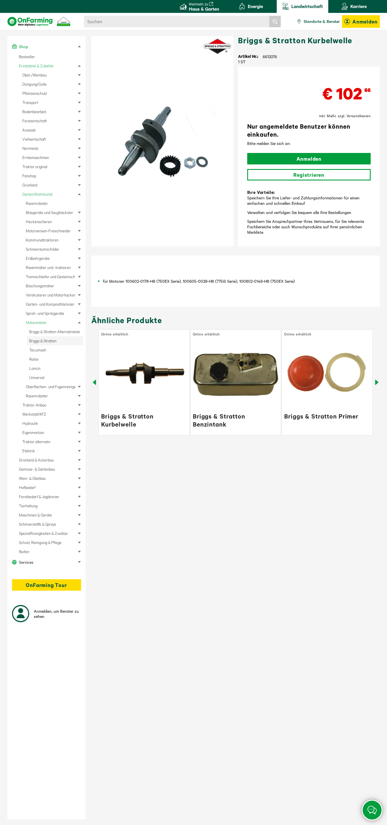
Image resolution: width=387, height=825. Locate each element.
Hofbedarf (27, 487)
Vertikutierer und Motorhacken (50, 294)
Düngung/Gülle (34, 84)
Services (26, 562)
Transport (30, 102)
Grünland (29, 184)
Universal (36, 377)
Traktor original (34, 166)
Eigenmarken (33, 432)
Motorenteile (36, 322)
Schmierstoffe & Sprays (37, 524)
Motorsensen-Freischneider (48, 230)
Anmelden (364, 21)
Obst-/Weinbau (34, 74)
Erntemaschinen (35, 157)
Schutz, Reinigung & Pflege (40, 542)
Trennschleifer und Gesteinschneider (50, 276)
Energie (255, 6)
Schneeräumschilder (42, 249)
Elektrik (28, 450)
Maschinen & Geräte (35, 514)
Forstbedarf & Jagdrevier (39, 496)
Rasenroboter (37, 203)
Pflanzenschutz (34, 93)
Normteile (30, 148)
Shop (23, 46)
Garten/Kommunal (37, 194)
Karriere (358, 6)
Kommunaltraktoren (42, 239)
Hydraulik (30, 423)
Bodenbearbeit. (34, 111)
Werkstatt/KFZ (34, 414)
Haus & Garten (204, 7)
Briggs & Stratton (42, 340)
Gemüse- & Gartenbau (37, 469)
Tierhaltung (28, 505)
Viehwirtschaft (34, 139)
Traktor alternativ (36, 441)
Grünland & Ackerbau (36, 459)
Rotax (33, 359)
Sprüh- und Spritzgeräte (45, 313)
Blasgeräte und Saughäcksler (49, 212)
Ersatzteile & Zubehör (36, 65)
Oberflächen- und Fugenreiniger (50, 386)
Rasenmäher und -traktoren (48, 267)
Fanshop (29, 175)
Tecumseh (37, 349)
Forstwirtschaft (34, 120)
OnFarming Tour (46, 585)
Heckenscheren (39, 221)
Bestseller (27, 56)
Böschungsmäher (40, 285)
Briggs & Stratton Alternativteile (54, 331)
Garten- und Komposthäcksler (50, 304)
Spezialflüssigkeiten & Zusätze (43, 533)
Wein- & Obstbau (32, 478)
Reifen (24, 551)
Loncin (34, 368)
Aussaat (29, 129)
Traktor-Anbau (34, 404)
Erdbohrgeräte (38, 258)
